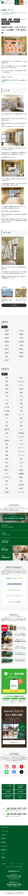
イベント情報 (8, 786)
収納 (21, 377)
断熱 (6, 448)
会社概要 (3, 863)
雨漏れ (21, 477)
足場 (6, 381)
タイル (21, 396)
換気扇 (21, 389)
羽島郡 (21, 352)
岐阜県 (7, 338)
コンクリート (21, 448)
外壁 (6, 433)
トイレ (6, 436)
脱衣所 (21, 488)
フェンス (21, 444)
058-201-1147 (15, 879)
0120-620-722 (14, 884)
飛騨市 (21, 356)
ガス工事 (6, 407)
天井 (6, 488)
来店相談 (8, 791)
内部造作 (6, 440)
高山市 (7, 360)
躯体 (6, 459)
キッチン (21, 385)
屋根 (21, 418)
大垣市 (7, 345)
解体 (21, 459)
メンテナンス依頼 (21, 796)
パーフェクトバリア (16, 123)
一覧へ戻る (14, 305)
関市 (6, 356)
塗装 (6, 444)
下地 (6, 396)
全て (4, 327)
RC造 (21, 422)
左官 (6, 403)
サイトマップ (11, 863)
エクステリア (6, 477)
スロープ (21, 414)
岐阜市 (7, 349)
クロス (21, 440)
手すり (21, 481)
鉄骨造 (21, 470)
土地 (6, 422)
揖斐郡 (7, 334)
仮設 (6, 377)
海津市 (7, 352)
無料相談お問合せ (20, 786)
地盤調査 (21, 473)
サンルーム (21, 492)
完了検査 (6, 411)
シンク (6, 400)
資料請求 (21, 791)
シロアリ (21, 462)
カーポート (21, 455)
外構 (21, 425)
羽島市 (7, 330)
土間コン (6, 470)
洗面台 (7, 389)
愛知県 (21, 349)
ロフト (6, 484)
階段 (6, 392)
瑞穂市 (21, 334)
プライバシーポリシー (22, 863)
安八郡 (21, 330)
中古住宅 (21, 484)
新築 (21, 403)
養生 (6, 466)
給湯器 (7, 492)
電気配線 (21, 433)
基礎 (6, 455)
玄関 (6, 451)
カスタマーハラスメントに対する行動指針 (14, 866)
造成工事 (6, 429)
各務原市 (6, 341)
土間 (21, 411)
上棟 (21, 407)
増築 (6, 385)
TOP (2, 12)
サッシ (21, 466)
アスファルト (21, 451)
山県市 (21, 345)
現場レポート (7, 12)
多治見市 (21, 341)
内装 (21, 400)
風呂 (6, 481)
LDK (21, 429)
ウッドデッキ (21, 436)
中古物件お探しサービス (8, 796)
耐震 (21, 392)
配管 (6, 425)
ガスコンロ (21, 381)
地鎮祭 (7, 414)
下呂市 (21, 338)
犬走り (7, 462)
